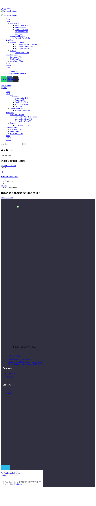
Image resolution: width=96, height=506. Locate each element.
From (3, 181)
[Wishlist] (1, 170)
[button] (6, 86)
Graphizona (18, 484)
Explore (4, 186)
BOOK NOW (6, 9)
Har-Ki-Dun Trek (9, 176)
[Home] (4, 88)
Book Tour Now (7, 198)
